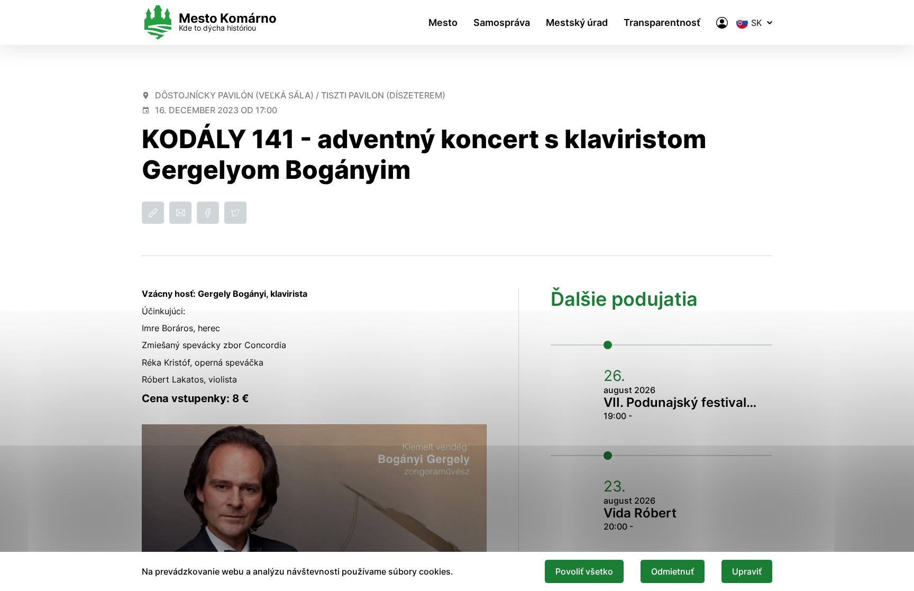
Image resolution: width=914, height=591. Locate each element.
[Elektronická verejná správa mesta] (722, 23)
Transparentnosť (662, 22)
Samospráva (501, 22)
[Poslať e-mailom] (180, 213)
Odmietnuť (672, 571)
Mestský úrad (577, 22)
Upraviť (747, 571)
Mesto (443, 22)
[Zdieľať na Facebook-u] (208, 213)
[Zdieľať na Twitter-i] (235, 213)
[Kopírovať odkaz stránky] (153, 213)
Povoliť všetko (584, 571)
